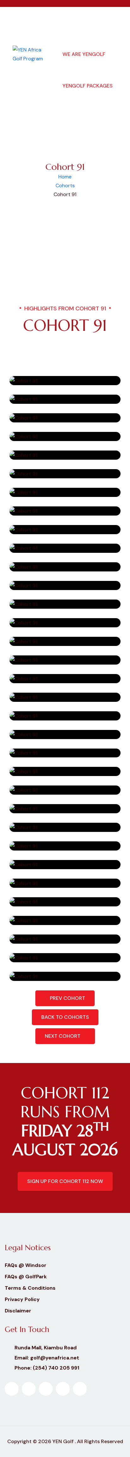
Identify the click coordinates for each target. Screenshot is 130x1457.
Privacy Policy (22, 1299)
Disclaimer (18, 1310)
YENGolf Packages (87, 85)
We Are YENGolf (83, 54)
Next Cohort (63, 1036)
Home (65, 176)
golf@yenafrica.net (54, 1357)
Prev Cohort (67, 998)
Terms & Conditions (30, 1288)
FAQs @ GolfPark (26, 1276)
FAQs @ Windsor (25, 1265)
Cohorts (65, 185)
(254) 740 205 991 (56, 1367)
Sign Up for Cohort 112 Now (65, 1181)
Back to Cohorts (65, 1017)
